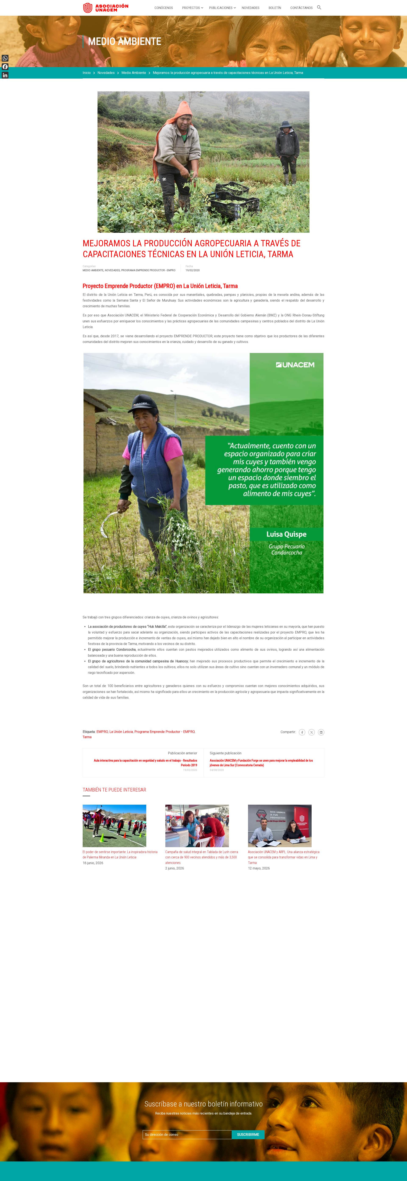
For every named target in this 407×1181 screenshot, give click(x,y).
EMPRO (102, 732)
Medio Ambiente (133, 73)
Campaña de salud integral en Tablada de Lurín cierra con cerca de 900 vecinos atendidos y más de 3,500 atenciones (201, 857)
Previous (79, 473)
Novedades (250, 8)
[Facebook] (302, 732)
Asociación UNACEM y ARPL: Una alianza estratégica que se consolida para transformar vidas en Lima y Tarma (283, 857)
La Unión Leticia (121, 732)
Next (328, 473)
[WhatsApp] (5, 58)
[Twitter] (311, 732)
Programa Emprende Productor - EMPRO (148, 270)
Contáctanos (301, 8)
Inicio (87, 73)
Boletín (275, 8)
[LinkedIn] (5, 75)
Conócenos (164, 8)
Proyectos (191, 8)
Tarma (87, 737)
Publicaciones (221, 8)
